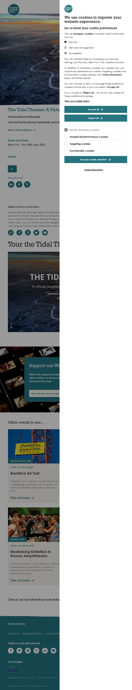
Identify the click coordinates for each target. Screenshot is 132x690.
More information (93, 169)
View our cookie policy (77, 101)
